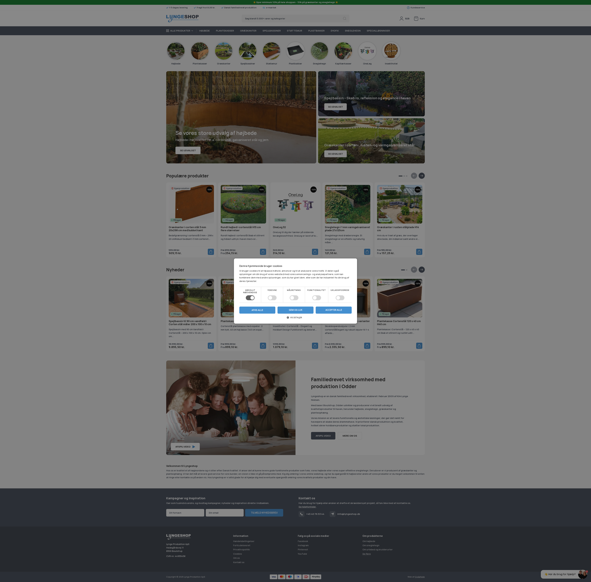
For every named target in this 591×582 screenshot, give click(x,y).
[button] (295, 318)
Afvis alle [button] (257, 310)
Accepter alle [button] (334, 309)
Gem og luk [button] (295, 309)
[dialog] (295, 291)
